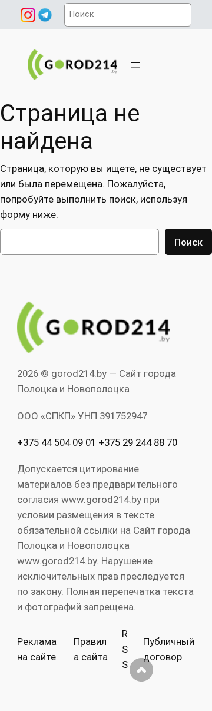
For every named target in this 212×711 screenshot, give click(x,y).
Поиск (188, 242)
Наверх (141, 670)
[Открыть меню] (135, 65)
